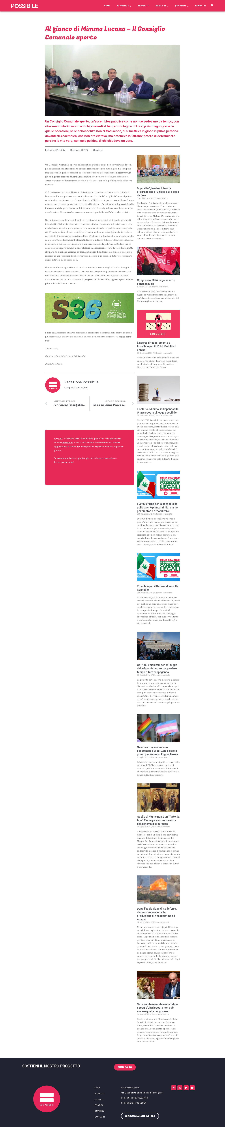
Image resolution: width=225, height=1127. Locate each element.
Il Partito (123, 5)
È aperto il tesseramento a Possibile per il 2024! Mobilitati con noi (156, 346)
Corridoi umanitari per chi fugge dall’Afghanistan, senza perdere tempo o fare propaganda (157, 668)
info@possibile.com (130, 1087)
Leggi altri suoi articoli (76, 387)
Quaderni (180, 5)
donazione (67, 442)
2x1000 (85, 442)
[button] (212, 5)
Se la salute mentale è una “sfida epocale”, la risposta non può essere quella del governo (157, 1008)
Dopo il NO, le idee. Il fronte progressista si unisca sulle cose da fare (158, 192)
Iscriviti (143, 5)
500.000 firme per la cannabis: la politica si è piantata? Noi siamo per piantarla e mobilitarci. (157, 507)
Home (107, 5)
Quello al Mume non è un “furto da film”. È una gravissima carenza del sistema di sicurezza (158, 820)
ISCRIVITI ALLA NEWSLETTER (74, 470)
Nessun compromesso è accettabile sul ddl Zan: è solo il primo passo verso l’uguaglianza (157, 751)
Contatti (200, 5)
